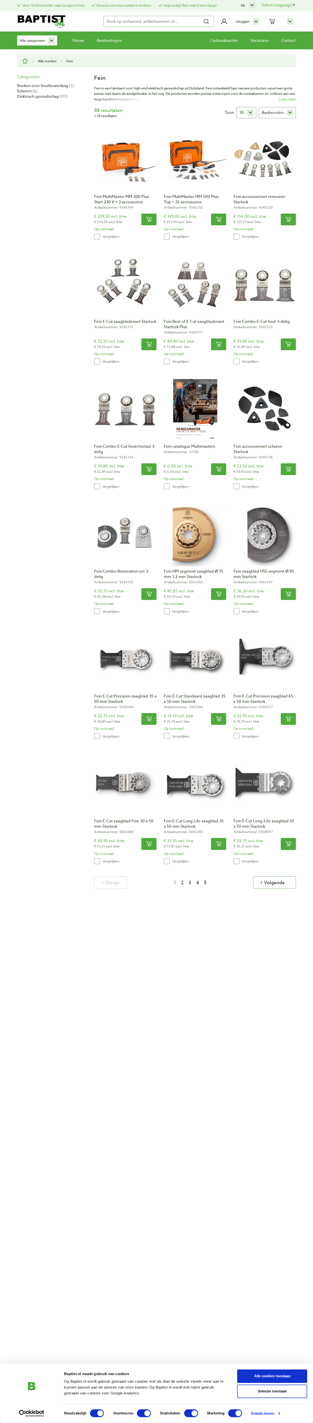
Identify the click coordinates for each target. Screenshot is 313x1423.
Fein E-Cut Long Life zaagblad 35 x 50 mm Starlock (194, 823)
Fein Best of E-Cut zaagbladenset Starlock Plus (194, 324)
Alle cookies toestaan (272, 1376)
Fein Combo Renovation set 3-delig (121, 574)
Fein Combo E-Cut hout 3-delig (262, 321)
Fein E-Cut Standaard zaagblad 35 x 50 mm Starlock (194, 699)
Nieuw (78, 40)
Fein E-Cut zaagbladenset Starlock (125, 321)
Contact (288, 40)
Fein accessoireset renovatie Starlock (259, 199)
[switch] (144, 1413)
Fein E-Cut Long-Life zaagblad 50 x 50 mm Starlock (264, 823)
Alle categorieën (32, 40)
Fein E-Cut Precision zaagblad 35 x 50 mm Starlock (125, 699)
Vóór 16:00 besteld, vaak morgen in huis (53, 5)
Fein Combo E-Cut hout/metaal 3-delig (125, 449)
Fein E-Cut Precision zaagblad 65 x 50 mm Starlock (263, 699)
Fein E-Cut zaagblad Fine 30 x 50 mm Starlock (123, 823)
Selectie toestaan (272, 1391)
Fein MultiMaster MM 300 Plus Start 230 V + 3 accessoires (121, 199)
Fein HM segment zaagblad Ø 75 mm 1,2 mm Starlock (193, 574)
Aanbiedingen (109, 40)
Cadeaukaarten (224, 40)
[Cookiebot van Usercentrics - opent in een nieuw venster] (31, 1413)
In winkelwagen (148, 219)
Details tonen (262, 1413)
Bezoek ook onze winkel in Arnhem (124, 5)
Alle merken (47, 61)
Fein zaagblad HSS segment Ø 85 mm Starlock (264, 574)
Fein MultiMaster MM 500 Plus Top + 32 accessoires (191, 199)
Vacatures (260, 40)
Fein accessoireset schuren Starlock (258, 449)
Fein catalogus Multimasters (189, 446)
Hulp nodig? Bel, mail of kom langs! (190, 5)
